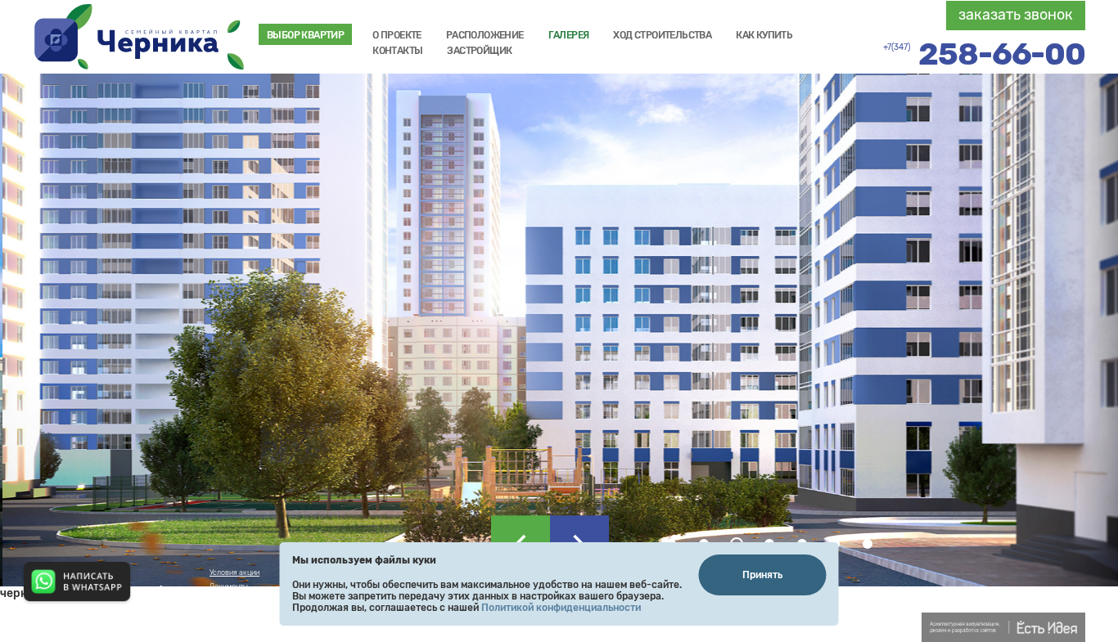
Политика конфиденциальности (263, 600)
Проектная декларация (249, 628)
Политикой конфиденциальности (561, 607)
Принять (762, 575)
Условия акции (234, 572)
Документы (229, 586)
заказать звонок (1015, 15)
